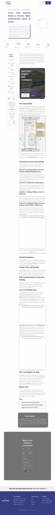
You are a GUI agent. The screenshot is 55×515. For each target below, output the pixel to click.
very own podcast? (39, 489)
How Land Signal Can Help (12, 88)
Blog (13, 9)
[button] (26, 2)
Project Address (25, 458)
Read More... (14, 122)
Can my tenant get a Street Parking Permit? (30, 402)
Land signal (9, 2)
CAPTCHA (24, 468)
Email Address (23, 453)
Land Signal (22, 375)
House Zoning (16, 9)
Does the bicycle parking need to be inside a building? (32, 404)
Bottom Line (12, 92)
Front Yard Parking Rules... (25, 9)
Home (9, 9)
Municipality (30, 452)
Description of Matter (25, 462)
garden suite (42, 376)
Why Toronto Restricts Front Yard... (12, 78)
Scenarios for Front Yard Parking (12, 65)
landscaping (27, 383)
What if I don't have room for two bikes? (30, 407)
